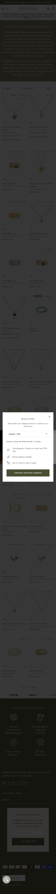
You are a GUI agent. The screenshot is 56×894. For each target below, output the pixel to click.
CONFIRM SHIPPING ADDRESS (28, 473)
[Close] (49, 416)
